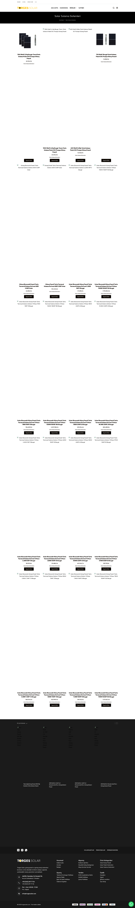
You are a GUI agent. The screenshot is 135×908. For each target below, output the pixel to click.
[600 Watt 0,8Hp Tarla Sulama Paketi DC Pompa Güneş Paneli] (80, 86)
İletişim (81, 8)
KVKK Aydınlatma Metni (85, 875)
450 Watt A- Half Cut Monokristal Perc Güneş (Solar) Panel (83, 785)
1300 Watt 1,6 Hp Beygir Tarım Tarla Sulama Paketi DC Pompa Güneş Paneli (54, 150)
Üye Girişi (103, 881)
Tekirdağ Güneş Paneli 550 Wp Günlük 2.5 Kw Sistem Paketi (31, 785)
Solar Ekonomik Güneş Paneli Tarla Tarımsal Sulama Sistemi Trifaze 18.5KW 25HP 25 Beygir (106, 422)
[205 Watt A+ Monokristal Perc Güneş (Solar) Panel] (96, 784)
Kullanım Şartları (89, 850)
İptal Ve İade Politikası (63, 879)
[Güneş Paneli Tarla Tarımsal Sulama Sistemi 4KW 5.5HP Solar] (54, 222)
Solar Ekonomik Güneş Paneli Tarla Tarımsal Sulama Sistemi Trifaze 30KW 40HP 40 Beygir (80, 558)
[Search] (113, 8)
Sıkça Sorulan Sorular (84, 867)
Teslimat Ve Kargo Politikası (65, 875)
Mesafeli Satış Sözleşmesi (86, 865)
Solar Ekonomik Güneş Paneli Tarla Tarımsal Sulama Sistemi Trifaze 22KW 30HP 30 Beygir (54, 558)
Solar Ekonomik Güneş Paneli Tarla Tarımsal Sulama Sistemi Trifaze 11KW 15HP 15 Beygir (28, 422)
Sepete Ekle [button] (29, 160)
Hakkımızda (64, 8)
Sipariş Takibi (30, 1)
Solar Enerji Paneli (105, 863)
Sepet (102, 877)
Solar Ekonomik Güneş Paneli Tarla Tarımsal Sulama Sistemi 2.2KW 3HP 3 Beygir (80, 286)
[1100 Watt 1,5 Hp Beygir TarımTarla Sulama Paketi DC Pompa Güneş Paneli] (29, 40)
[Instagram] (22, 850)
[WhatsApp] (26, 850)
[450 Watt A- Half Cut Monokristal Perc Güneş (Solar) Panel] (71, 784)
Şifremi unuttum (105, 879)
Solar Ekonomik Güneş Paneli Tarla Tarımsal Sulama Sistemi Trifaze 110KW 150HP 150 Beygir (106, 286)
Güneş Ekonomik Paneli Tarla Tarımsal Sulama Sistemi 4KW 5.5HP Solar (29, 286)
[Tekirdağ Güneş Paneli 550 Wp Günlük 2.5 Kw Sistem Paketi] (19, 784)
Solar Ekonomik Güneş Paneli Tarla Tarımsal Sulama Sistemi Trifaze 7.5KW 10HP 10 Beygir (80, 695)
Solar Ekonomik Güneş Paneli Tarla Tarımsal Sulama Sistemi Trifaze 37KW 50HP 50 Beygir (106, 558)
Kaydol (24, 1)
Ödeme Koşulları (100, 850)
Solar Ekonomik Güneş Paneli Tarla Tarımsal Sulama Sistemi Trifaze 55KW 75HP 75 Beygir (54, 695)
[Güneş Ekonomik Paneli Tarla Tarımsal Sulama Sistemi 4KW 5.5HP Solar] (29, 222)
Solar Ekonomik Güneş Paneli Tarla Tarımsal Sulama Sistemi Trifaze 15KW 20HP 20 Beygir (80, 422)
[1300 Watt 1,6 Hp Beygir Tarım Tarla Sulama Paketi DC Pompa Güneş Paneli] (54, 86)
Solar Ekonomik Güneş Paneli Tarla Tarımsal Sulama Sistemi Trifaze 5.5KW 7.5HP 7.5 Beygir (28, 695)
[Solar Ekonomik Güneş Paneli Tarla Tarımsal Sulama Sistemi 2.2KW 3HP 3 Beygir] (80, 222)
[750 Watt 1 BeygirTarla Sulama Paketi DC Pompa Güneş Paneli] (106, 40)
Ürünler (72, 8)
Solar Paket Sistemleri (106, 865)
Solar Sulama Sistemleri (29, 63)
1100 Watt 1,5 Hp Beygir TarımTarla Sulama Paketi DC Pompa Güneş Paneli (28, 56)
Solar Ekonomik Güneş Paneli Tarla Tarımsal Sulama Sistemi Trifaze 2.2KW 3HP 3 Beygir (28, 558)
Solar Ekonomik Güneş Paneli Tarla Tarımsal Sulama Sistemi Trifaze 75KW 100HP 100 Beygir (106, 695)
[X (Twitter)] (18, 850)
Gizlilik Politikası (83, 877)
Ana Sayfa (54, 8)
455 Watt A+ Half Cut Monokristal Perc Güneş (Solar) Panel (57, 785)
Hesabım (18, 1)
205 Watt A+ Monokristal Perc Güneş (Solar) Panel (109, 785)
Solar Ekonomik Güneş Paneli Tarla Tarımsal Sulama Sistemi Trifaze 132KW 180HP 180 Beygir (54, 422)
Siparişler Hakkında (112, 850)
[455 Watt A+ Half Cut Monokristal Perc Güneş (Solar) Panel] (45, 784)
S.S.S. (36, 1)
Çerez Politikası (83, 879)
